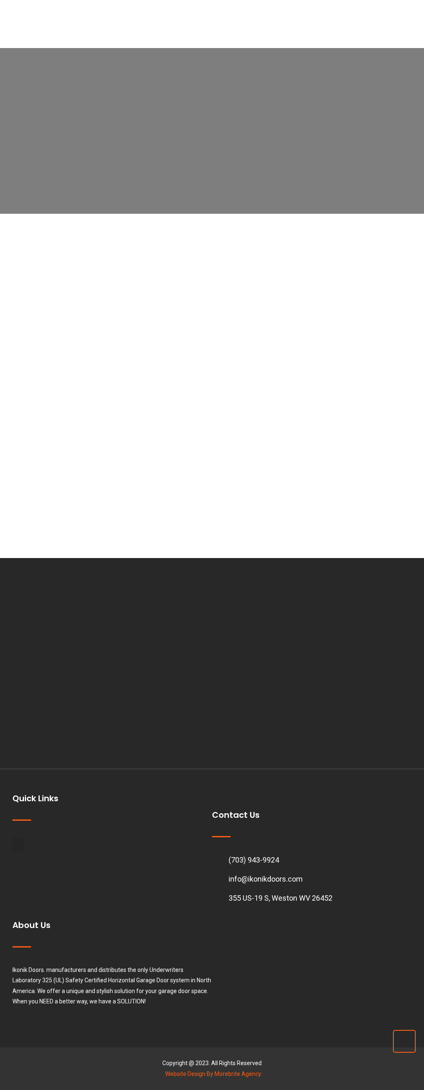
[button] (18, 844)
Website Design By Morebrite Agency (213, 1074)
